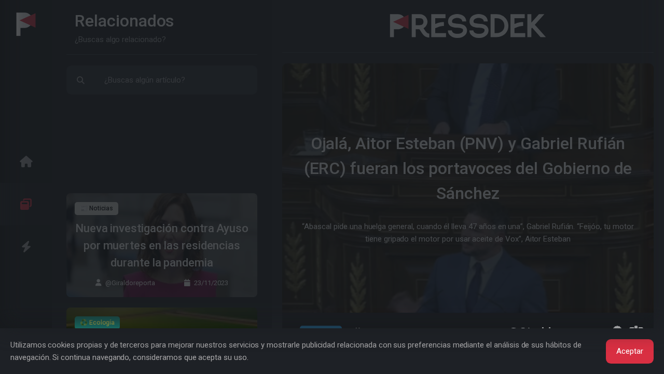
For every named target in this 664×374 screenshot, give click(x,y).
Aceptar (629, 351)
